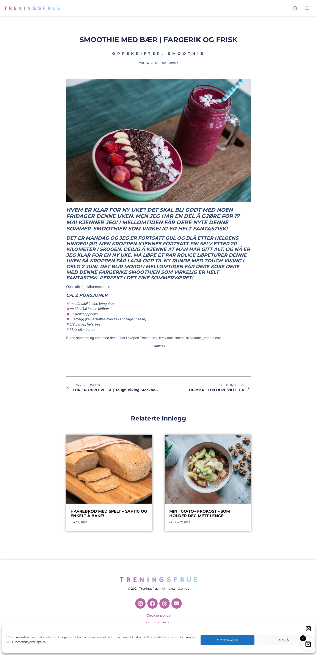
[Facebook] (152, 603)
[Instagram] (140, 603)
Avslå (283, 640)
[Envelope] (176, 603)
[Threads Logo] (164, 603)
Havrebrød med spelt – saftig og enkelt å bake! (109, 513)
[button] (308, 629)
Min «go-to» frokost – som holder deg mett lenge (199, 513)
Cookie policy (158, 615)
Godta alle (227, 640)
